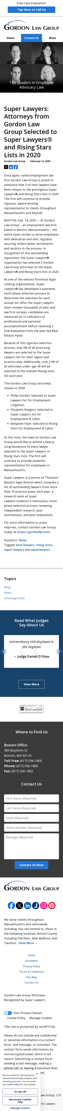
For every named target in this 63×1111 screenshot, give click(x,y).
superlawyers (40, 550)
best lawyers (25, 545)
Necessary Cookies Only (20, 1101)
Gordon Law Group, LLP (44, 1095)
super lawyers (14, 550)
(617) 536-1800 (31, 761)
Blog (7, 587)
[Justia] (35, 905)
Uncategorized (14, 598)
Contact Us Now (31, 865)
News (23, 540)
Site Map (31, 977)
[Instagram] (43, 905)
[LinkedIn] (27, 905)
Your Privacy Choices (27, 1013)
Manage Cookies (41, 1018)
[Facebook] (11, 905)
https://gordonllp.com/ (33, 532)
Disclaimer (31, 961)
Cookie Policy (16, 1018)
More (52, 38)
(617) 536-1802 (22, 771)
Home (10, 38)
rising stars (44, 545)
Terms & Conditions (31, 971)
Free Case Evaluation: (31, 6)
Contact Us (31, 38)
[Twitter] (19, 905)
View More (31, 684)
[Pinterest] (51, 905)
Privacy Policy (31, 966)
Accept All (20, 1091)
